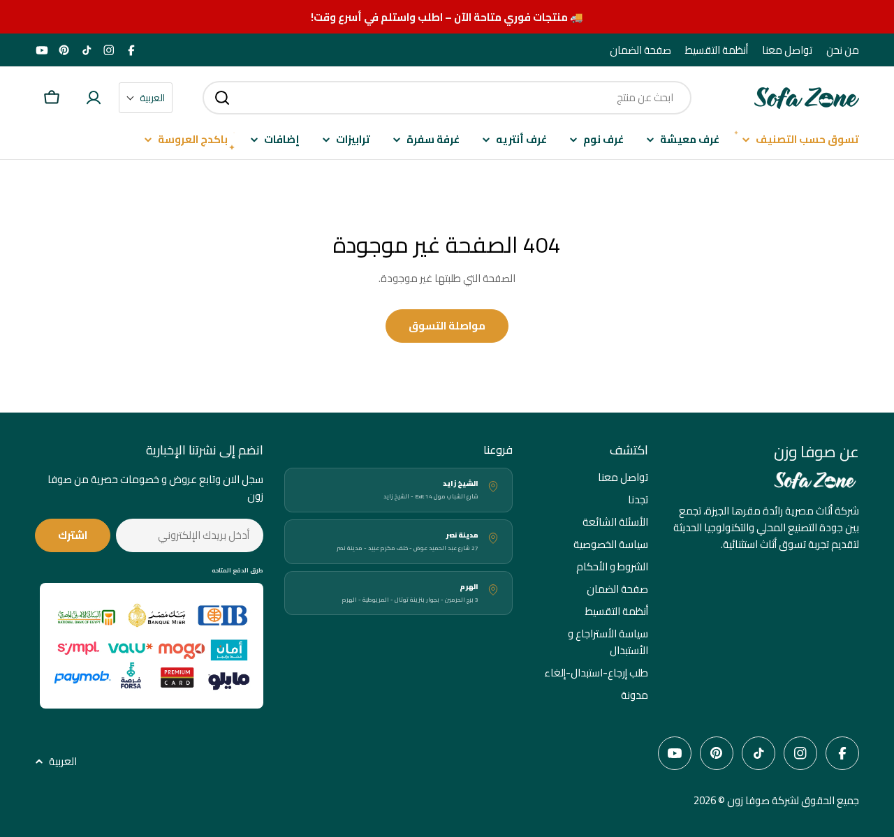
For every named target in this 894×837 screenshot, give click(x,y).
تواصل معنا (787, 50)
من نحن (842, 50)
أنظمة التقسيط (716, 50)
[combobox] (447, 97)
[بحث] (222, 97)
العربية (63, 761)
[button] (146, 97)
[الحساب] (93, 97)
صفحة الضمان (640, 50)
